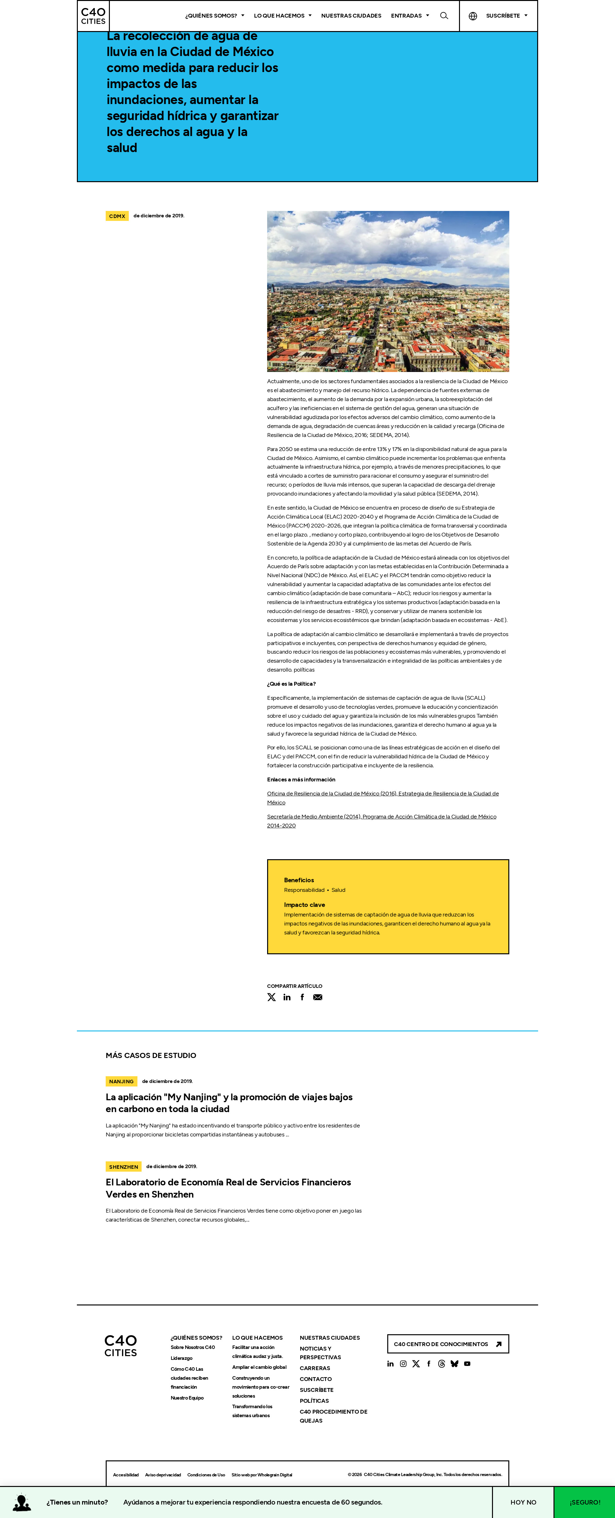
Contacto (316, 1379)
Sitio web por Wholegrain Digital (262, 1475)
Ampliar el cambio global (259, 1367)
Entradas (406, 15)
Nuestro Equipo (187, 1398)
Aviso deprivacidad (163, 1475)
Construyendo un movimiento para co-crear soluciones (260, 1387)
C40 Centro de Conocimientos (441, 1344)
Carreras (315, 1368)
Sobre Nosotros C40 (193, 1347)
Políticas (314, 1400)
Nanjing (121, 1081)
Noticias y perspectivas (320, 1353)
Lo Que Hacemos (279, 15)
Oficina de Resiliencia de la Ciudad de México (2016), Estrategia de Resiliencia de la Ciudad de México (383, 798)
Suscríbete (317, 1389)
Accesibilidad (126, 1475)
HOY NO (524, 1502)
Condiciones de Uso (206, 1475)
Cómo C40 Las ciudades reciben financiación (189, 1378)
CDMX (117, 216)
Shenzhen (123, 1167)
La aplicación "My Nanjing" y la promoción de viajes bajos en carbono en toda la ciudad (229, 1103)
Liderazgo (182, 1358)
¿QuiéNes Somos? (211, 15)
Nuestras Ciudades (351, 15)
